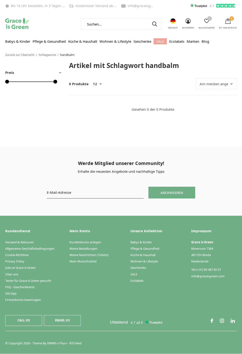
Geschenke (142, 41)
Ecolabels (176, 41)
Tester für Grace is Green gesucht (28, 280)
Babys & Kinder (17, 41)
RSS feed (75, 343)
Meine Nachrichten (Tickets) (88, 255)
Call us (23, 320)
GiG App (11, 293)
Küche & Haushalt (82, 41)
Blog (205, 41)
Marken (193, 41)
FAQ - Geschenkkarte (20, 287)
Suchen (154, 24)
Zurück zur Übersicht (20, 55)
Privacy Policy (14, 261)
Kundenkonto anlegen (85, 242)
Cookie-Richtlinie (17, 255)
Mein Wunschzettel (82, 261)
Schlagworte (47, 55)
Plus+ (63, 343)
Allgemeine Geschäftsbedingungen (29, 248)
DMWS (51, 343)
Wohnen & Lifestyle (115, 41)
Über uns (11, 274)
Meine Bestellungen (83, 248)
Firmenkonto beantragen (23, 300)
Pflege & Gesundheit (49, 41)
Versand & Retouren (19, 242)
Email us (62, 320)
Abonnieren (171, 192)
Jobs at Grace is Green (20, 268)
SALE (160, 41)
